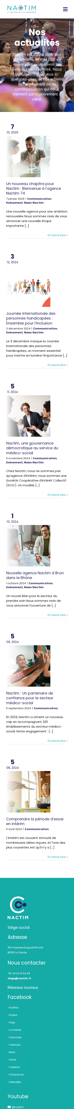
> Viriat (12, 1059)
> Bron (11, 1052)
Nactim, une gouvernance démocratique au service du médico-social (32, 448)
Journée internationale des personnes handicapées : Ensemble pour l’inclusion (31, 318)
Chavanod (16, 1074)
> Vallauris (14, 1045)
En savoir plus (57, 235)
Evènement (14, 203)
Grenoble (15, 1082)
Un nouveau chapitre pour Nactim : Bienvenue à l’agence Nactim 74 (33, 188)
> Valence (14, 1067)
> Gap (11, 1022)
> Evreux (12, 1015)
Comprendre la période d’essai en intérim (34, 821)
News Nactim (34, 203)
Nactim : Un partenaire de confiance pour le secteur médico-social (29, 698)
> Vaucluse (14, 1037)
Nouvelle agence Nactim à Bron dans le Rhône (35, 575)
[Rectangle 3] (18, 898)
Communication (39, 199)
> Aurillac (13, 1007)
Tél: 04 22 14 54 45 (19, 973)
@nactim (18, 1107)
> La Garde (14, 1030)
